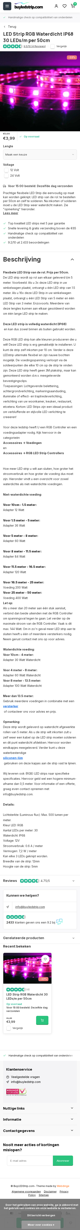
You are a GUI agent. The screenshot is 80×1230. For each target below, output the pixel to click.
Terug (12, 26)
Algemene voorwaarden (26, 1191)
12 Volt (14, 170)
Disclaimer (50, 1191)
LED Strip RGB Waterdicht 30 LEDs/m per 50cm (27, 996)
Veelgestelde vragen (25, 1077)
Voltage (8, 164)
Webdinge (63, 1186)
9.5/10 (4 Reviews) (35, 46)
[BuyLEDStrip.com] (28, 6)
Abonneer (63, 1160)
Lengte (8, 146)
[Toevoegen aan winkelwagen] (42, 1020)
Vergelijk (61, 46)
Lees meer (10, 213)
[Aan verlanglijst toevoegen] (45, 959)
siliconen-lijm (13, 758)
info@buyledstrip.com (30, 907)
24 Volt (15, 175)
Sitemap (44, 1195)
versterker (10, 706)
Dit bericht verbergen (41, 1215)
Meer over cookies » (41, 1224)
